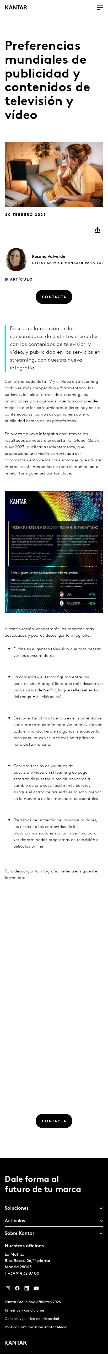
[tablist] (54, 1256)
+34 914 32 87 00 (23, 1273)
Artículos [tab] (15, 1221)
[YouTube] (36, 1289)
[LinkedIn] (27, 1289)
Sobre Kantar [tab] (19, 1233)
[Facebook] (17, 1289)
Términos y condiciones (25, 1311)
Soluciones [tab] (17, 1208)
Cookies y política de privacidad (32, 1319)
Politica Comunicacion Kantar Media (36, 1327)
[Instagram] (8, 1289)
